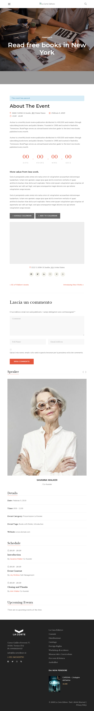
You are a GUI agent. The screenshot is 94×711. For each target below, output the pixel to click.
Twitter (12, 661)
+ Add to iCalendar (47, 216)
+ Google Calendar (22, 216)
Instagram (17, 661)
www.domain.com (23, 532)
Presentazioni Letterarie (32, 516)
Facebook (8, 661)
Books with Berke (26, 524)
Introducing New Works (73, 285)
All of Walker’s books (19, 285)
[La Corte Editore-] (47, 4)
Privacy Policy (81, 705)
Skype (21, 661)
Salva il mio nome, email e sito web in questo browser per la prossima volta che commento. (46, 352)
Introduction (38, 524)
